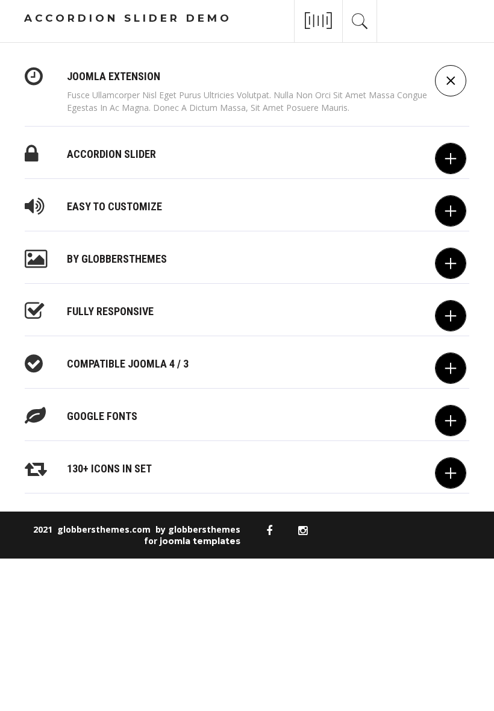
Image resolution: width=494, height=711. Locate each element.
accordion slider (111, 154)
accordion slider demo (128, 18)
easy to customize (114, 206)
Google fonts (102, 416)
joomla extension (113, 76)
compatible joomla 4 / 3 (128, 363)
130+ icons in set (109, 468)
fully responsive (110, 311)
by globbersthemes (117, 258)
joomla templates (200, 541)
